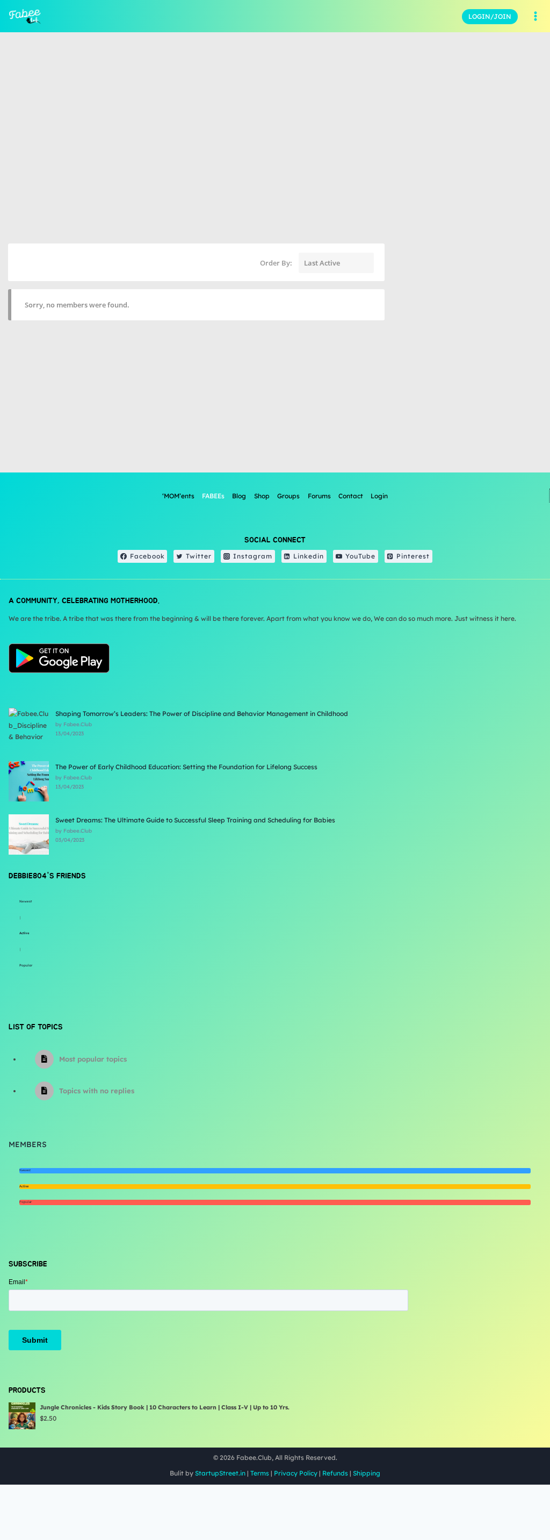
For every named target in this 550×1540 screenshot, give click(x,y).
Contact (350, 496)
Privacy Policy (295, 1473)
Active (24, 933)
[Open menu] (535, 16)
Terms (259, 1473)
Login (379, 496)
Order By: (276, 263)
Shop (262, 496)
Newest (25, 901)
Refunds (335, 1473)
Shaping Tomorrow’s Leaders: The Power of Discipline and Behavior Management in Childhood (201, 714)
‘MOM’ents (178, 496)
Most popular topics (93, 1059)
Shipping (366, 1473)
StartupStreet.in (220, 1473)
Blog (239, 496)
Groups (288, 496)
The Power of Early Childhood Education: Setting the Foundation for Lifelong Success (186, 767)
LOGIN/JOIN (489, 16)
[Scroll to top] (515, 1497)
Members (28, 1144)
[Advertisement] (467, 397)
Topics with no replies (96, 1090)
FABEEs (213, 496)
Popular (25, 965)
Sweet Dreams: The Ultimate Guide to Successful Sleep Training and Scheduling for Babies (195, 820)
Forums (319, 496)
